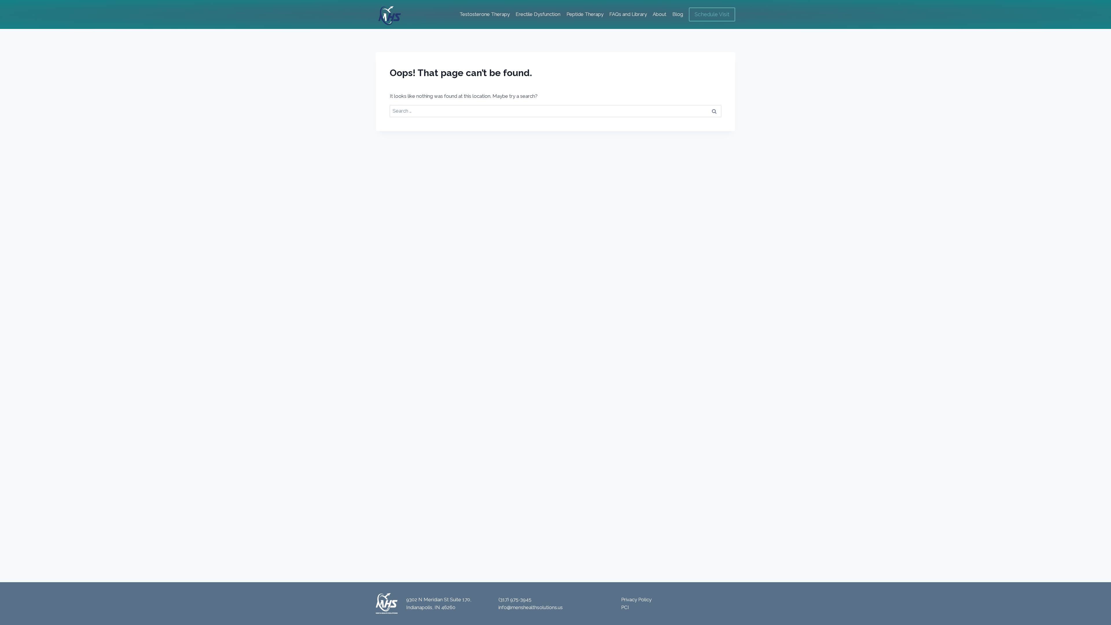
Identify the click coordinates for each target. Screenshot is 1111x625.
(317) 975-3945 (515, 599)
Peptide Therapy (585, 14)
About (659, 14)
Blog (677, 14)
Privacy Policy (636, 599)
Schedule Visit (712, 14)
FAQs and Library (628, 14)
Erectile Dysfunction (538, 14)
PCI (625, 607)
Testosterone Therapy (484, 14)
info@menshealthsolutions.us (531, 607)
